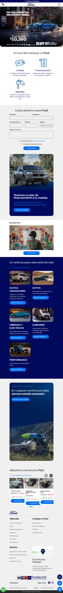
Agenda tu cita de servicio (18, 551)
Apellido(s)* (36, 114)
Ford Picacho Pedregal (32, 1)
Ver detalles (18, 501)
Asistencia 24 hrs (15, 561)
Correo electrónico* (15, 122)
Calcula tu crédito (22, 210)
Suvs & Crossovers (16, 523)
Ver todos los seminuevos (22, 475)
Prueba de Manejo (38, 526)
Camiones (13, 532)
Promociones (36, 523)
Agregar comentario (15, 129)
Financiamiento (37, 532)
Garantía (12, 558)
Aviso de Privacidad (39, 141)
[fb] (49, 582)
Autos (11, 526)
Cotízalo (35, 529)
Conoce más (31, 253)
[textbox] (46, 125)
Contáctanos (14, 583)
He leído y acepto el (32, 141)
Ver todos (13, 539)
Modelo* (42, 122)
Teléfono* (27, 122)
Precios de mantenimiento (18, 555)
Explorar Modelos (17, 303)
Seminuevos (14, 542)
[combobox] (46, 125)
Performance (14, 536)
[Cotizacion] (59, 583)
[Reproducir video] (31, 237)
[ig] (52, 582)
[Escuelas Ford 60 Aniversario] (32, 577)
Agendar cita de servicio (20, 399)
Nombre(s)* (13, 114)
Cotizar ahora (31, 148)
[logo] (31, 4)
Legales (36, 588)
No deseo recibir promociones (32, 144)
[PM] (59, 589)
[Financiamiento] (59, 576)
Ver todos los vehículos (21, 267)
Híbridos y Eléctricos (16, 529)
